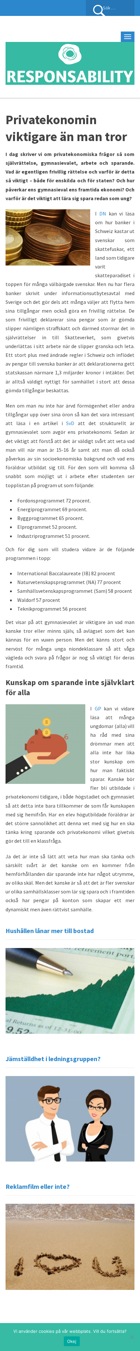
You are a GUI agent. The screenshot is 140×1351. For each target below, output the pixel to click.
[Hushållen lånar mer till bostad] (70, 990)
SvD (70, 423)
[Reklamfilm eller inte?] (70, 1246)
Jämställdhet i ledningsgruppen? (53, 1059)
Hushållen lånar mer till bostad (50, 931)
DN (102, 213)
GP (98, 708)
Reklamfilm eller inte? (38, 1186)
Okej (72, 1341)
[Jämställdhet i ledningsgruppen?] (70, 1118)
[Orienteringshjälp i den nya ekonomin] (70, 62)
